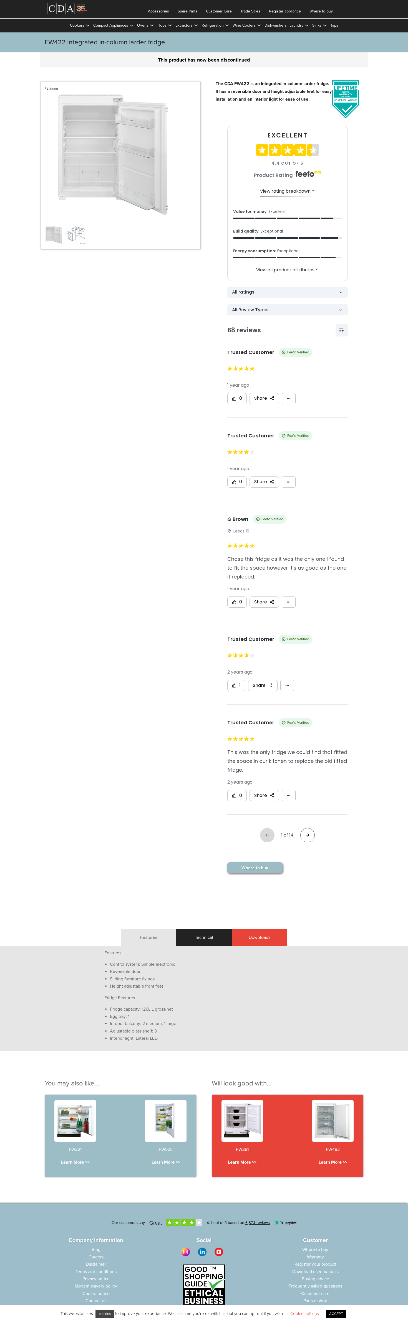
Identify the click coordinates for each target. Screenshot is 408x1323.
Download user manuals (315, 1271)
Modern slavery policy (96, 1286)
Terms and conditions (96, 1271)
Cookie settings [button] (304, 1313)
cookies (105, 1314)
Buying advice (315, 1279)
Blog (96, 1249)
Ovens (142, 25)
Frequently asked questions (315, 1286)
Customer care (315, 1293)
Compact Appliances (110, 25)
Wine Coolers (244, 25)
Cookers (77, 25)
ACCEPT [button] (336, 1314)
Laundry (296, 25)
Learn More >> (75, 1162)
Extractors (184, 25)
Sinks (316, 25)
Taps (334, 25)
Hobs (162, 25)
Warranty (315, 1257)
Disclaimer (96, 1264)
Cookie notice (96, 1293)
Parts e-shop (315, 1301)
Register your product (315, 1264)
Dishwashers (276, 25)
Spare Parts (187, 11)
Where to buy (321, 11)
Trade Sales (250, 11)
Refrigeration (213, 25)
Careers (96, 1257)
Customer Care (219, 11)
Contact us (95, 1301)
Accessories (158, 11)
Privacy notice (96, 1279)
